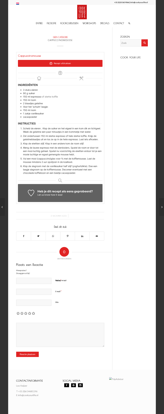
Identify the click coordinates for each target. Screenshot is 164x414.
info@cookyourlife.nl (139, 2)
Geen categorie (60, 37)
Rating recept (60, 280)
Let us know (43, 194)
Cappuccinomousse (60, 40)
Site (56, 302)
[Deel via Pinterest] (67, 236)
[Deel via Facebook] (23, 236)
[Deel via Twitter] (38, 236)
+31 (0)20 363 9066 (121, 2)
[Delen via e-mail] (97, 236)
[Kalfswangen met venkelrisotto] (2, 207)
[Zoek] (128, 23)
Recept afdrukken (62, 63)
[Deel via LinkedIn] (82, 236)
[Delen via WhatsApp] (53, 236)
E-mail (58, 291)
